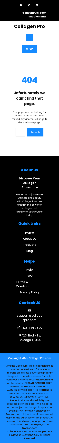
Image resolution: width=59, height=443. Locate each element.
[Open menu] (29, 37)
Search (35, 132)
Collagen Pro (29, 26)
